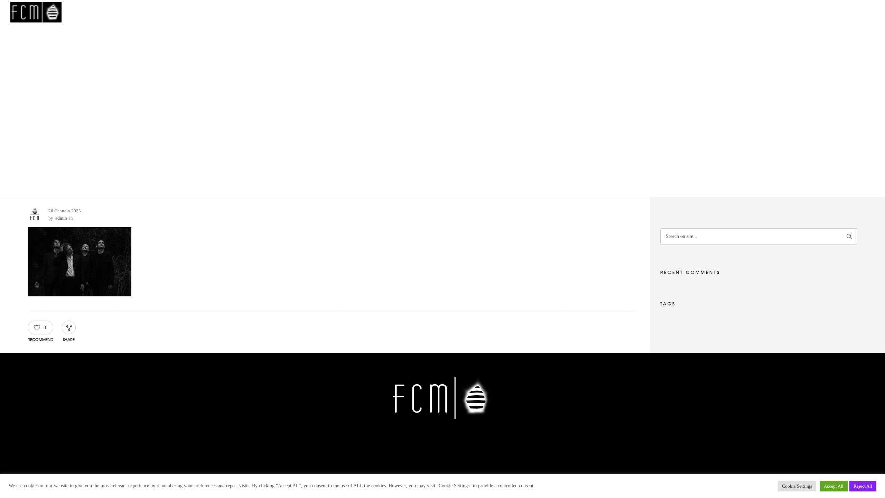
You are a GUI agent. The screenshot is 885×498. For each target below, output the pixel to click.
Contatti (758, 12)
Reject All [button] (863, 486)
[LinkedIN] (466, 440)
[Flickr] (433, 440)
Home (613, 12)
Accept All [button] (834, 486)
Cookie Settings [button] (797, 486)
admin (61, 218)
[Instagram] (450, 440)
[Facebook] (417, 440)
